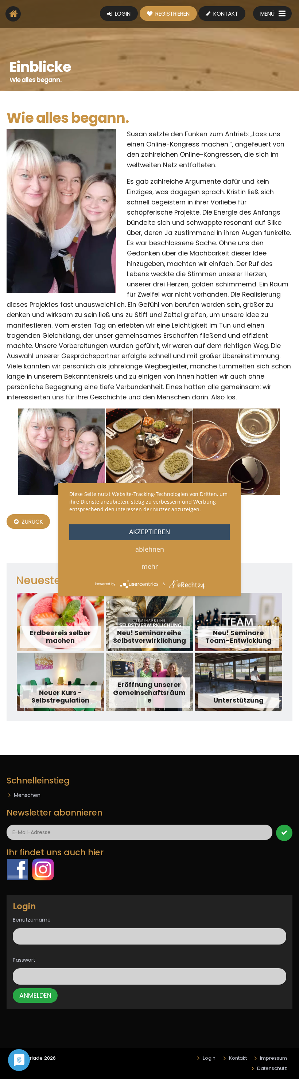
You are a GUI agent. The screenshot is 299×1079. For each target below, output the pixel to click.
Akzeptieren (149, 531)
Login (209, 1058)
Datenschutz (272, 1068)
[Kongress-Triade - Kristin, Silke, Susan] (61, 211)
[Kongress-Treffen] (149, 451)
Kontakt (225, 13)
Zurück (32, 521)
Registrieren (172, 13)
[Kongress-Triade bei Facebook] (17, 869)
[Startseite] (13, 13)
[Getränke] (236, 451)
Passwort (24, 959)
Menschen (27, 795)
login (122, 13)
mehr (149, 566)
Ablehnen (149, 549)
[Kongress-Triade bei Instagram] (43, 869)
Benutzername (32, 919)
